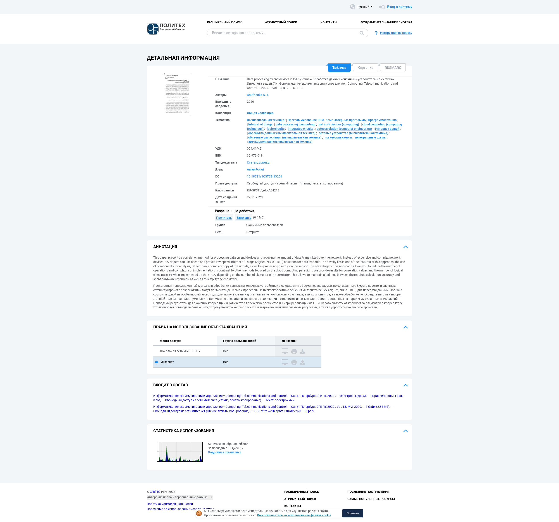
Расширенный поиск (224, 22)
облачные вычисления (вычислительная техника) (284, 137)
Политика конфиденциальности (170, 504)
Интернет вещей (387, 128)
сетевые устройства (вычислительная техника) (353, 133)
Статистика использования (183, 430)
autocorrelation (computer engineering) (344, 128)
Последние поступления (368, 491)
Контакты (329, 22)
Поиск (360, 33)
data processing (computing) (296, 124)
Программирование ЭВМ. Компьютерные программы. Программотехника (342, 120)
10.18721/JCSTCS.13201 (264, 176)
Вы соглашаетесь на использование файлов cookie (294, 515)
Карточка (365, 68)
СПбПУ (154, 491)
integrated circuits (300, 128)
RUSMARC (393, 68)
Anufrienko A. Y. (258, 95)
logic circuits (276, 128)
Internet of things (260, 124)
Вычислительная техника (265, 120)
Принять (353, 513)
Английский (255, 169)
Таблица (339, 68)
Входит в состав (170, 385)
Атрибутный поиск (281, 22)
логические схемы (338, 137)
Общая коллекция (260, 113)
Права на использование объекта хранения (200, 327)
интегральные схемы (370, 137)
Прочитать (224, 217)
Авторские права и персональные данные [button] (177, 497)
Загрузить (243, 217)
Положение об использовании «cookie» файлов (180, 509)
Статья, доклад (258, 162)
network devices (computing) (339, 124)
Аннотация (165, 246)
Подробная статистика (224, 452)
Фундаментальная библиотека (386, 22)
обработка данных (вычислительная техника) (282, 133)
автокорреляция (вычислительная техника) (280, 141)
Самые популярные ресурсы (371, 499)
